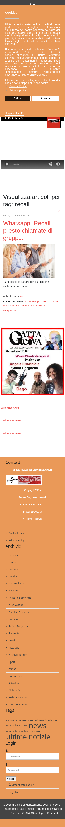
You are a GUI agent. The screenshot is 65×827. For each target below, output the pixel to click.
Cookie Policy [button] (18, 86)
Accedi (11, 778)
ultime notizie (28, 737)
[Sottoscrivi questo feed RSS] (59, 211)
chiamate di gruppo (34, 305)
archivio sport (16, 676)
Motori (12, 669)
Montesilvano (16, 583)
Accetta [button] (45, 98)
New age (13, 647)
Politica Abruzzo (17, 697)
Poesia (12, 640)
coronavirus (27, 720)
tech (22, 296)
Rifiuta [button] (18, 98)
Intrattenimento (17, 704)
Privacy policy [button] (18, 90)
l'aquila (48, 720)
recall (17, 305)
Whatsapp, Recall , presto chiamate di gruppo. (28, 230)
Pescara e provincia (19, 597)
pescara (35, 731)
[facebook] (30, 4)
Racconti (13, 633)
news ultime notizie (17, 731)
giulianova (39, 720)
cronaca (13, 569)
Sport (11, 662)
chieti (18, 720)
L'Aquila (13, 619)
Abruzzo (13, 590)
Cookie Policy (16, 533)
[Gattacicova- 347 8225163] (32, 361)
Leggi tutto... (10, 310)
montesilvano (14, 725)
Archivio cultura (17, 654)
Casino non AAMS (10, 407)
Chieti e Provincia (18, 612)
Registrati (14, 792)
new (25, 725)
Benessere (14, 555)
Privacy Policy (16, 540)
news (45, 301)
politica (12, 576)
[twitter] (34, 4)
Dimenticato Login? (22, 784)
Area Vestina (15, 604)
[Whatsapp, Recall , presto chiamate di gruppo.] (29, 261)
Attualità (13, 683)
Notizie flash (15, 690)
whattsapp (33, 301)
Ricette (12, 562)
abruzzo (10, 720)
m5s (55, 720)
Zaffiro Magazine (18, 626)
